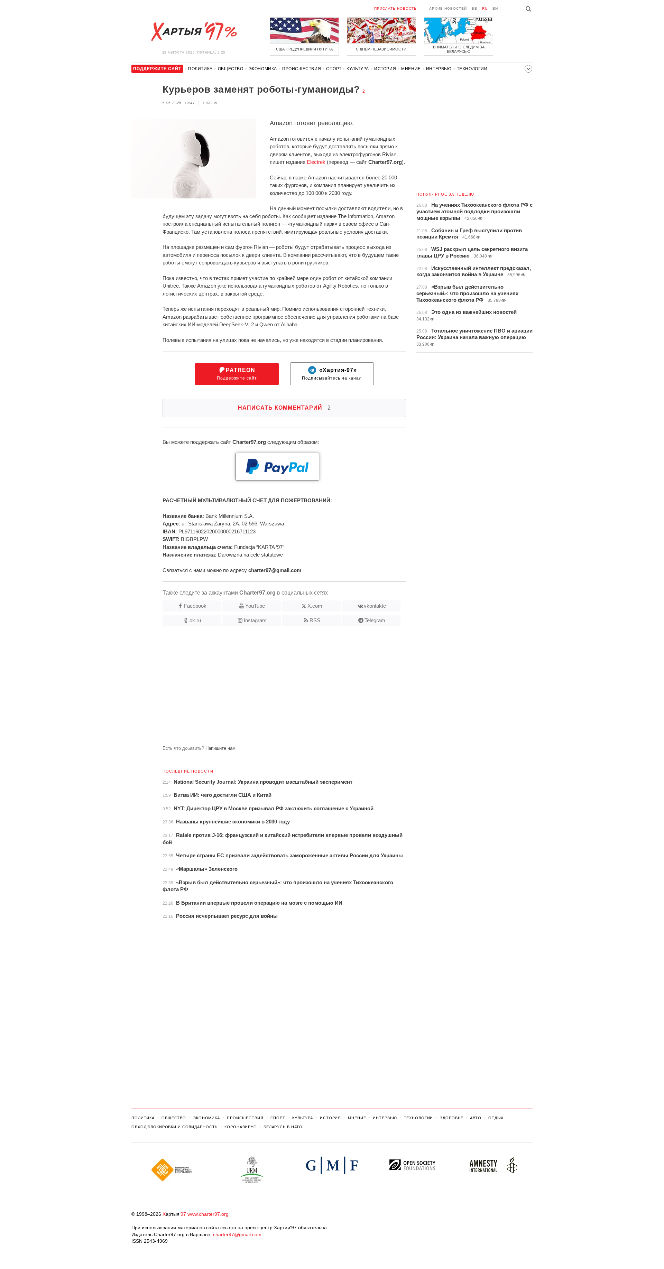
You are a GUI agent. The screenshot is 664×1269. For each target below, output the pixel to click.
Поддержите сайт (237, 374)
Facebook (195, 606)
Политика (200, 68)
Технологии (472, 68)
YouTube (255, 606)
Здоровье (451, 1118)
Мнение (411, 68)
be (474, 8)
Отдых (496, 1118)
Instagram (255, 620)
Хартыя (194, 32)
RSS (315, 620)
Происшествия (301, 68)
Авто (475, 1118)
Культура (358, 68)
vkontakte (375, 606)
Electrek (316, 162)
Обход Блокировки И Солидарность (174, 1127)
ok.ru (195, 620)
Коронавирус (240, 1127)
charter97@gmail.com (237, 1234)
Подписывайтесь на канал (332, 374)
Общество (230, 68)
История (385, 68)
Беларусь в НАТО (283, 1127)
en (495, 8)
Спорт (333, 68)
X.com (314, 606)
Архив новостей (448, 8)
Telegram (375, 620)
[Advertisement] (268, 688)
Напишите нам (220, 748)
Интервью (439, 68)
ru (485, 8)
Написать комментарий (284, 408)
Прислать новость (395, 8)
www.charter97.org (208, 1214)
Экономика (263, 68)
